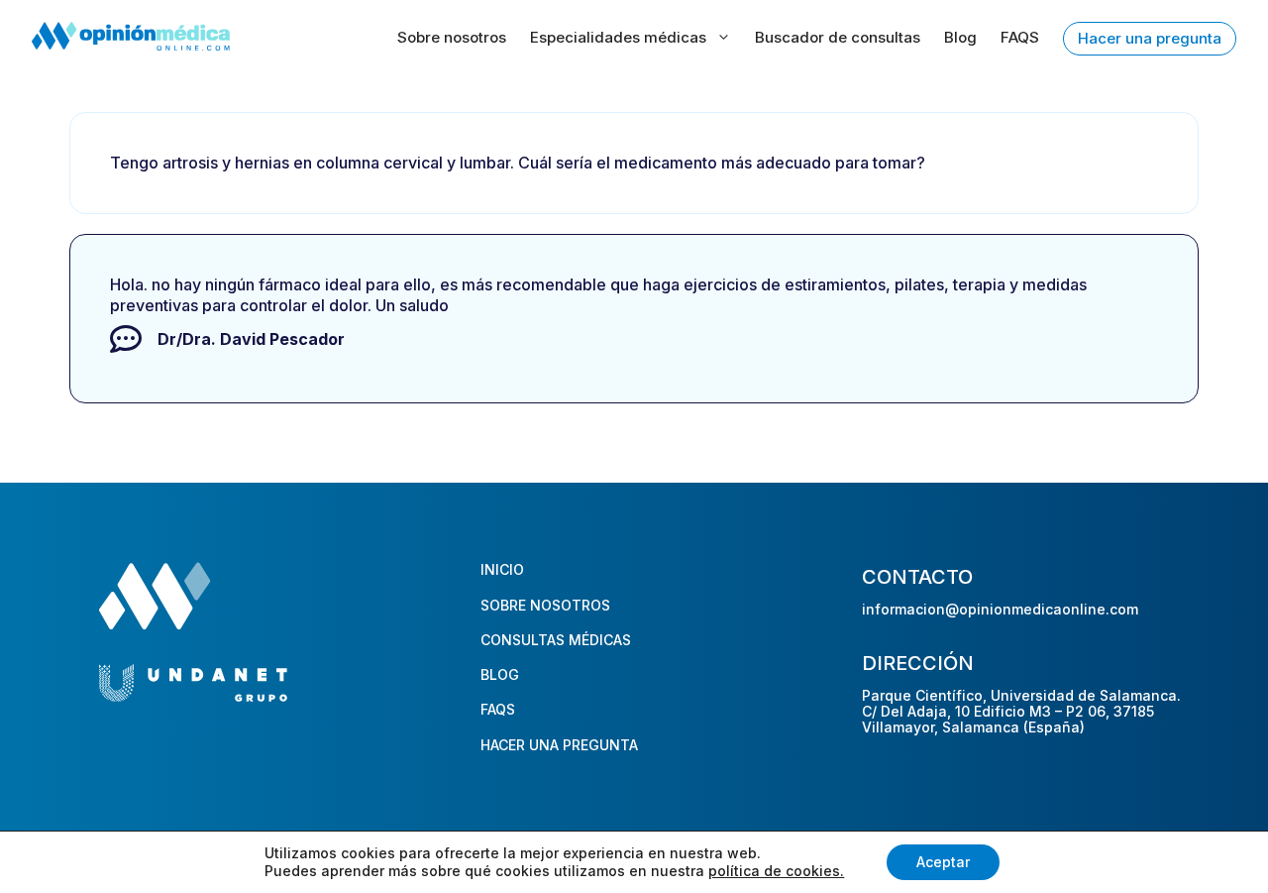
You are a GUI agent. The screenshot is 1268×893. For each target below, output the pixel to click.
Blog (960, 37)
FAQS (1020, 37)
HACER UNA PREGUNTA (559, 744)
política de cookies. (776, 870)
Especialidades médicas (618, 37)
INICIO (502, 569)
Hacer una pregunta (1149, 38)
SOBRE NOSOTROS (545, 605)
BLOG (499, 674)
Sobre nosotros (451, 37)
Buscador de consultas (837, 37)
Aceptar (943, 861)
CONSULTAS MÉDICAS (555, 639)
